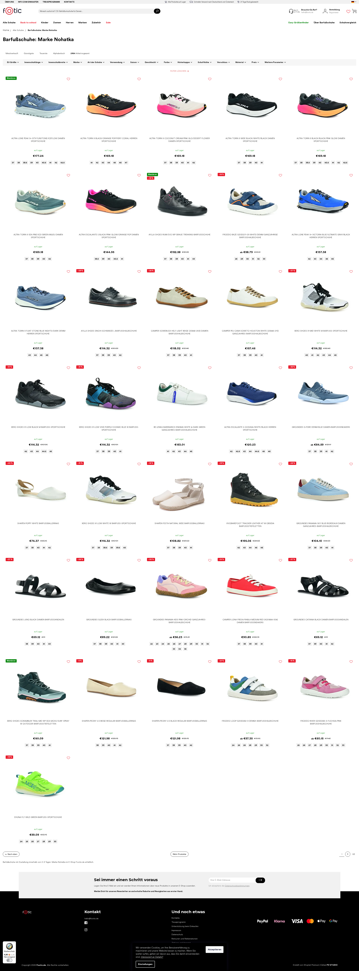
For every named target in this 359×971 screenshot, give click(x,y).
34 (179, 649)
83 (354, 854)
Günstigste (29, 53)
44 (108, 163)
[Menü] (14, 943)
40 (37, 163)
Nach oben (12, 854)
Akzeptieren (214, 949)
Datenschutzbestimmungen (237, 886)
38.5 (25, 163)
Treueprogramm (51, 2)
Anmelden (260, 880)
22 (151, 644)
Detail (37, 131)
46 (120, 163)
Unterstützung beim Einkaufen (185, 926)
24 (163, 644)
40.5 (44, 163)
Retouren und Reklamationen (185, 939)
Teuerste (43, 53)
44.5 (44, 451)
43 (103, 163)
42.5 (62, 163)
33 (264, 259)
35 (185, 649)
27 (180, 644)
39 (31, 163)
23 (157, 644)
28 (185, 644)
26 (174, 644)
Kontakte (69, 2)
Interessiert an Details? (152, 957)
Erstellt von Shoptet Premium (306, 965)
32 (258, 259)
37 (13, 163)
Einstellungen (145, 964)
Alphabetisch (59, 53)
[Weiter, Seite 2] (347, 854)
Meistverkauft (12, 53)
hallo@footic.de (91, 918)
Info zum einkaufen (28, 2)
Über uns (9, 2)
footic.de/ (85, 929)
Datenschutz (177, 934)
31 (253, 259)
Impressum (176, 930)
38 (18, 163)
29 (242, 259)
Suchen (157, 11)
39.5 (118, 548)
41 (50, 163)
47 (126, 163)
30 (247, 259)
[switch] (9, 960)
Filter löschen (178, 71)
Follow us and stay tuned (85, 922)
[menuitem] (9, 22)
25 (236, 259)
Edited (329, 965)
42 (56, 163)
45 (114, 163)
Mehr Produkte (179, 854)
